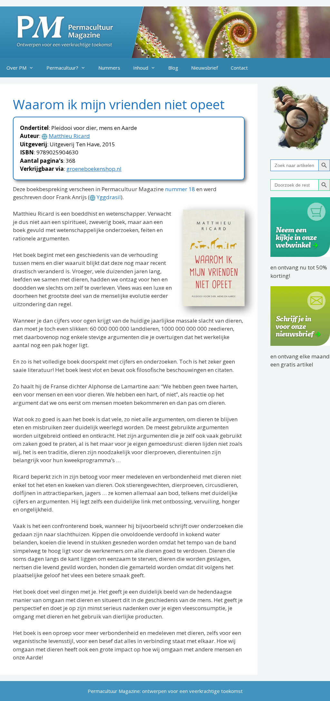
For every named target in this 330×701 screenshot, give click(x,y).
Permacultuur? (62, 67)
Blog (173, 67)
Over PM (16, 67)
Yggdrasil (109, 197)
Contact (239, 67)
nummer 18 (180, 189)
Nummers (109, 67)
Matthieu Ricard (69, 136)
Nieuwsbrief (204, 67)
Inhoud (140, 67)
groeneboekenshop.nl (93, 168)
